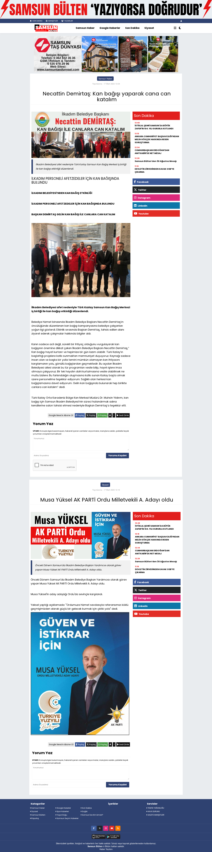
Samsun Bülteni (38, 815)
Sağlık (84, 811)
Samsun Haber (85, 28)
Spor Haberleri (62, 811)
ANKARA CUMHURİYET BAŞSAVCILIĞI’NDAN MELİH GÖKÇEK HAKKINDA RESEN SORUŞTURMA (157, 139)
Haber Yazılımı (106, 849)
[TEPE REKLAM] (106, 9)
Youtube (143, 213)
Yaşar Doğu (61, 815)
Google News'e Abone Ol (61, 415)
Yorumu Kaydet (117, 455)
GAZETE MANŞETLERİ (155, 815)
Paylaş (80, 415)
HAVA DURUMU (153, 811)
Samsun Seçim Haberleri (67, 818)
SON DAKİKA (37, 21)
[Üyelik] (181, 21)
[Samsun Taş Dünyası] (106, 53)
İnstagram (143, 197)
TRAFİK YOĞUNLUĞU (155, 808)
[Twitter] (99, 828)
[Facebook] (93, 828)
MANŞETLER (53, 21)
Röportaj (35, 818)
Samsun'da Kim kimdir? (92, 815)
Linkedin (142, 205)
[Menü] (175, 28)
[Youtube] (111, 828)
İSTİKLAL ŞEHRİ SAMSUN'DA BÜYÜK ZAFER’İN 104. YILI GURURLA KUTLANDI (154, 127)
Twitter (142, 189)
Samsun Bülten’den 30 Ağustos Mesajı (156, 161)
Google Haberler (110, 28)
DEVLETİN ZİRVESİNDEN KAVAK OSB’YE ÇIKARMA (154, 170)
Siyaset (149, 28)
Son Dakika (132, 28)
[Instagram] (105, 828)
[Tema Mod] (180, 28)
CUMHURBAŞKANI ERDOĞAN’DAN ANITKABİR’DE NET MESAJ (152, 152)
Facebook (143, 182)
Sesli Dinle (123, 415)
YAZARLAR (68, 21)
